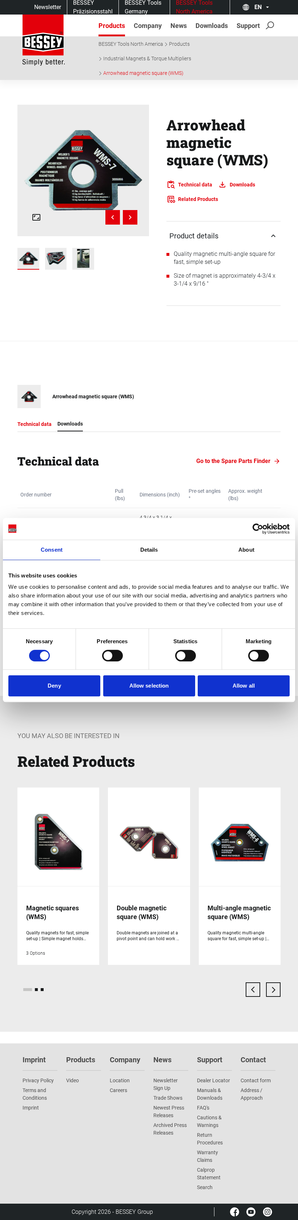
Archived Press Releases (170, 1129)
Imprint (31, 1108)
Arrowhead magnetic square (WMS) (143, 73)
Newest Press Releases (168, 1111)
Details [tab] (149, 550)
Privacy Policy (38, 1080)
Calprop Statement (209, 1173)
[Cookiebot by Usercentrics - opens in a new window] (258, 528)
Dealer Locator (213, 1080)
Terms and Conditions (35, 1094)
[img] (83, 170)
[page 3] (42, 989)
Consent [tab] (52, 550)
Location (120, 1080)
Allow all (244, 686)
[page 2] (36, 989)
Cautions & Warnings (209, 1121)
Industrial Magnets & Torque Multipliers (147, 58)
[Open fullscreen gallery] (36, 217)
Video (72, 1080)
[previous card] (253, 989)
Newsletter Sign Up (165, 1084)
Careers (118, 1090)
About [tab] (246, 550)
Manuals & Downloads (209, 1094)
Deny (54, 686)
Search (205, 1187)
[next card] (273, 989)
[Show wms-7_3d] (56, 259)
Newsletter (47, 7)
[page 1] (27, 989)
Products (179, 44)
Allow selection (149, 686)
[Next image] (130, 217)
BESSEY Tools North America (130, 44)
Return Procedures (210, 1138)
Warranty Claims (207, 1156)
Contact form (256, 1080)
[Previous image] (112, 217)
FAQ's (203, 1108)
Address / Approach (252, 1094)
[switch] (112, 655)
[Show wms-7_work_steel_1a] (83, 259)
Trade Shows (167, 1098)
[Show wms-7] (28, 259)
